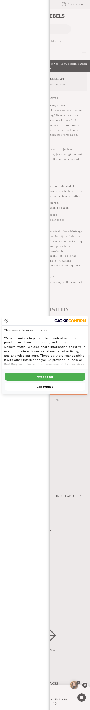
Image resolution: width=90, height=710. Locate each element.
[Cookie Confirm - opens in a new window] (70, 320)
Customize (45, 386)
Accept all (45, 376)
